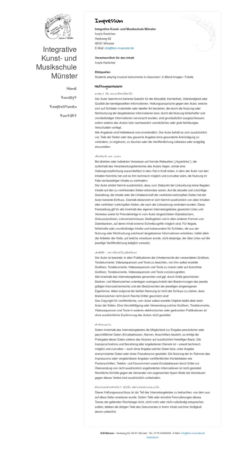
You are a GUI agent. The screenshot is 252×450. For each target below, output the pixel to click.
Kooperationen (63, 106)
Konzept (69, 97)
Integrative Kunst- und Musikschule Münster (57, 62)
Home (72, 88)
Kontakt (68, 115)
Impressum (152, 437)
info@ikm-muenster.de (119, 48)
